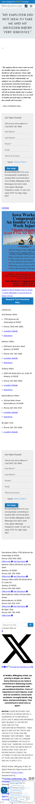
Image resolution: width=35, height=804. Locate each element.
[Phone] (26, 6)
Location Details (11, 331)
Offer (5, 207)
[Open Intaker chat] (12, 803)
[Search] (30, 625)
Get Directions (19, 561)
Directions (8, 335)
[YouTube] (5, 667)
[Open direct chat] (30, 778)
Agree (17, 162)
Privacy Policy (19, 162)
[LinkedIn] (3, 667)
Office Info (6, 561)
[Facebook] (2, 631)
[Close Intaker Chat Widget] (33, 778)
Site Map (5, 799)
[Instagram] (7, 667)
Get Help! (11, 168)
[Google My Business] (19, 667)
